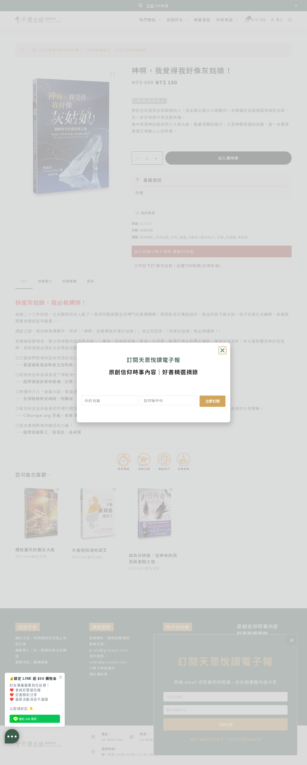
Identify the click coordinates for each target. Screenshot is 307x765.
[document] (153, 382)
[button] (222, 350)
